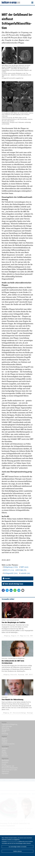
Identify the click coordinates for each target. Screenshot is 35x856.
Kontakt (4, 764)
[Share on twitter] (7, 590)
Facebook (5, 748)
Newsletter (5, 762)
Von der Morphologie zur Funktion (13, 622)
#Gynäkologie (21, 674)
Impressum (5, 773)
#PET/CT (31, 674)
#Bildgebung (7, 635)
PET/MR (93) (21, 570)
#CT (11, 713)
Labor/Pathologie (7, 726)
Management (6, 730)
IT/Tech (4, 732)
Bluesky (4, 752)
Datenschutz (5, 771)
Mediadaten (5, 760)
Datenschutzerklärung (12, 841)
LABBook (4, 742)
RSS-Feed (5, 756)
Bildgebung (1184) (11, 567)
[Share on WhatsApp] (14, 590)
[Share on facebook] (3, 590)
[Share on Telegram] (18, 590)
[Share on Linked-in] (11, 590)
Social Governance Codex (9, 770)
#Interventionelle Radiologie (19, 713)
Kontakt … (7, 578)
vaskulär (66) (25, 573)
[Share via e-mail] (22, 590)
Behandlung (5, 728)
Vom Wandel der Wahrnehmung (12, 700)
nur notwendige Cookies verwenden (17, 846)
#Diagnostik (13, 635)
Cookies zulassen (17, 851)
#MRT (31, 635)
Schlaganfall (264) (11, 573)
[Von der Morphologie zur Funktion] (17, 610)
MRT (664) (24, 567)
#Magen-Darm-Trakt (24, 635)
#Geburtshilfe (13, 674)
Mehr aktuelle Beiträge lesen (13, 584)
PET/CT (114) (9, 570)
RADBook (4, 740)
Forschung (5, 734)
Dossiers (4, 738)
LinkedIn (4, 754)
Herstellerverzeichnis (8, 744)
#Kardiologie (30, 713)
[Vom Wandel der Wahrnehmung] (17, 687)
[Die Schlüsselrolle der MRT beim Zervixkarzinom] (17, 648)
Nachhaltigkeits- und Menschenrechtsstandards (10, 767)
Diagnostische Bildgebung (9, 724)
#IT (18, 635)
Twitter (4, 750)
